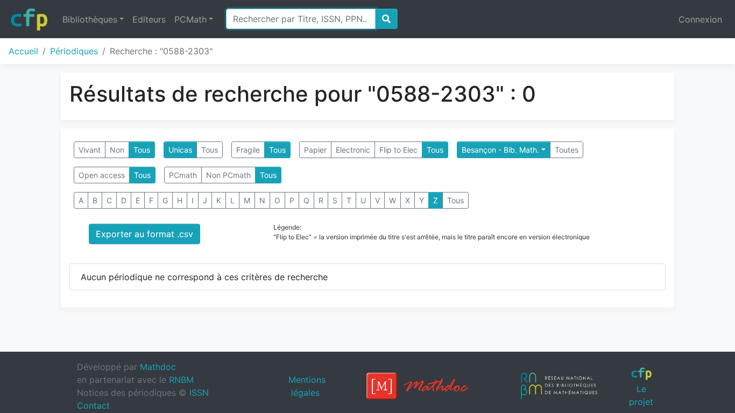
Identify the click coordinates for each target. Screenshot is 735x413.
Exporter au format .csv (144, 234)
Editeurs (149, 19)
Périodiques (74, 51)
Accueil (23, 51)
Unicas (180, 149)
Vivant (90, 149)
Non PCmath (228, 175)
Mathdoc (158, 366)
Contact (93, 405)
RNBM (181, 379)
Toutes (566, 149)
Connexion (700, 19)
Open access (102, 175)
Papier (315, 149)
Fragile (248, 149)
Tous (141, 149)
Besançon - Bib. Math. (500, 149)
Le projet (641, 395)
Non (117, 149)
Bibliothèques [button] (89, 19)
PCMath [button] (190, 19)
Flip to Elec (398, 149)
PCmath (183, 175)
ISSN (199, 392)
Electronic (353, 149)
